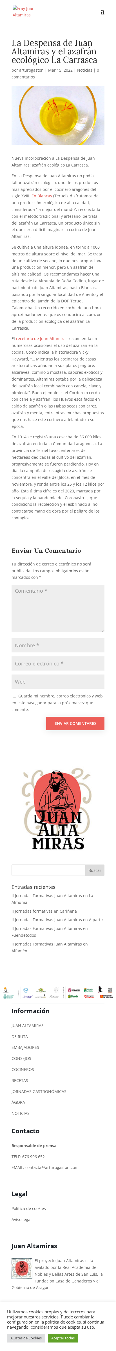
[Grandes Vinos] (57, 852)
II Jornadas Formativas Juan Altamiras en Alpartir (57, 919)
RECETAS (20, 1080)
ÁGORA (18, 1102)
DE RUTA (20, 1036)
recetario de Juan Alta (36, 338)
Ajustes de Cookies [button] (26, 1338)
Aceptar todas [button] (63, 1338)
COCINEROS (23, 1069)
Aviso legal (22, 1219)
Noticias (84, 70)
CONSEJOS (21, 1058)
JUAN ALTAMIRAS (28, 1025)
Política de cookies (29, 1208)
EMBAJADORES (25, 1047)
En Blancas (42, 196)
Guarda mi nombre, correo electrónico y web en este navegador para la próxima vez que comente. (57, 702)
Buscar (94, 870)
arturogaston (31, 70)
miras (62, 338)
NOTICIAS (21, 1113)
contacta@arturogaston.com (52, 1167)
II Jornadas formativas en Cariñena (44, 911)
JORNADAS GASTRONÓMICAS (39, 1091)
